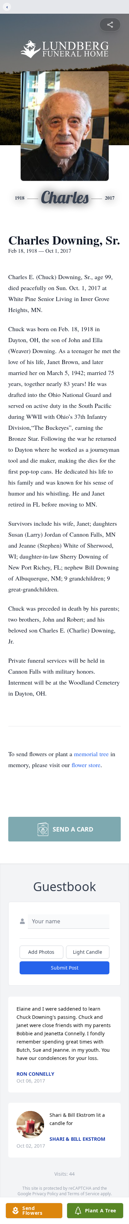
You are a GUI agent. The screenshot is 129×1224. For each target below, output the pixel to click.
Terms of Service (83, 1194)
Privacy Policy (45, 1194)
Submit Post (64, 967)
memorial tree (91, 754)
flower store (86, 765)
